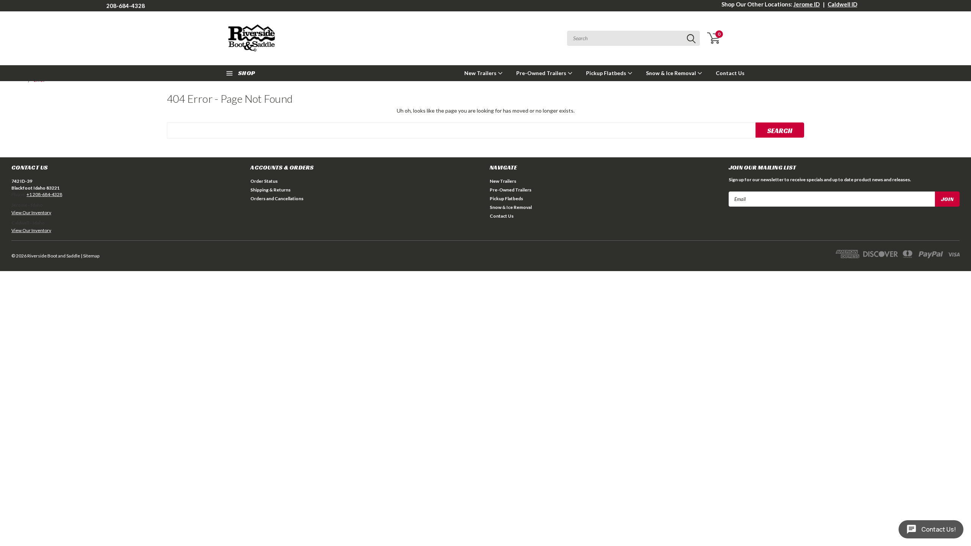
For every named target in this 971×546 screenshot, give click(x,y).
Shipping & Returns (270, 190)
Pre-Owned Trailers (541, 73)
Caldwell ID (842, 4)
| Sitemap (90, 256)
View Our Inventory (31, 212)
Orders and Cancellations (276, 198)
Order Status (264, 181)
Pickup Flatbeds (606, 73)
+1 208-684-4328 (44, 194)
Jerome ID (806, 4)
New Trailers (481, 73)
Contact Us (730, 73)
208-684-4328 (125, 5)
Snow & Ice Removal (671, 73)
